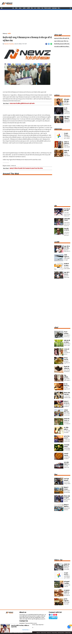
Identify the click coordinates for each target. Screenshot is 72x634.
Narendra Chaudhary (9, 44)
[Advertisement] (36, 20)
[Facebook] (50, 615)
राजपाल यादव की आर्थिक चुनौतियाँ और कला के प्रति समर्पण (22, 103)
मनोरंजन (38, 8)
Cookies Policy (68, 632)
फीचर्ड (16, 8)
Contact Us (23, 621)
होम (13, 8)
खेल (42, 8)
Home (4, 33)
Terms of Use (43, 632)
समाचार (20, 8)
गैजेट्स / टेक (58, 560)
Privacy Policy (54, 632)
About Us (38, 632)
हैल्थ (58, 8)
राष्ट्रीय (24, 8)
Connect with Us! (55, 612)
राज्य (35, 8)
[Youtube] (56, 615)
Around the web (11, 173)
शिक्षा (55, 475)
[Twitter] (52, 615)
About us (22, 612)
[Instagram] (54, 615)
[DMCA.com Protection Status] (53, 617)
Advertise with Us (61, 632)
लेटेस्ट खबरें (57, 35)
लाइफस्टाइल (54, 8)
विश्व (32, 8)
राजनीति (28, 8)
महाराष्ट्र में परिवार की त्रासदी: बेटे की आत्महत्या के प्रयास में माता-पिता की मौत (26, 168)
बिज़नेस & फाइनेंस (47, 8)
